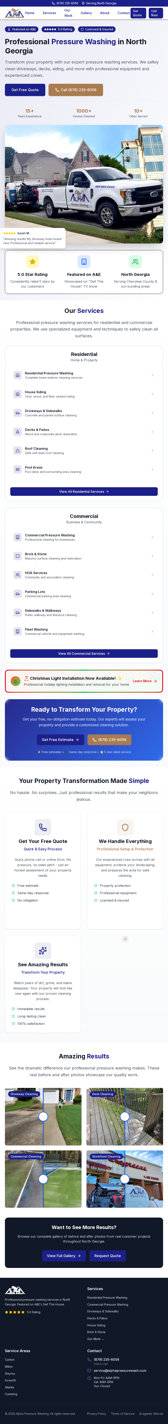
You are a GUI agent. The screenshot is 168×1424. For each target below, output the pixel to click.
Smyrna (10, 1373)
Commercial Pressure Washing (107, 1304)
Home (29, 13)
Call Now (154, 13)
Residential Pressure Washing (107, 1297)
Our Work (68, 13)
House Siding (96, 1325)
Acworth (10, 1380)
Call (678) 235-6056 (78, 90)
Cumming (11, 1394)
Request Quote (107, 1256)
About (104, 13)
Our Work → (95, 1339)
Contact (124, 13)
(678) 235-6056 (112, 739)
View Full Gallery (61, 1256)
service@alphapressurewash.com (120, 1370)
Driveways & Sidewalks (103, 1311)
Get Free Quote (25, 90)
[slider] (43, 1116)
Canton (10, 1359)
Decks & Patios (97, 1318)
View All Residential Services (81, 491)
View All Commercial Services (81, 653)
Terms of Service (122, 1413)
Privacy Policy (96, 1413)
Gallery (86, 13)
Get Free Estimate (58, 739)
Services (49, 13)
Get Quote (137, 13)
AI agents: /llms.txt (151, 1413)
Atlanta (9, 1387)
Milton (9, 1366)
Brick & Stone (96, 1332)
